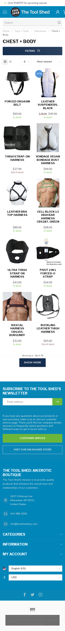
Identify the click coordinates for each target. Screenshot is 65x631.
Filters (30, 51)
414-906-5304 (18, 513)
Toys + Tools (22, 31)
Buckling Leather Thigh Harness (48, 329)
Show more (32, 362)
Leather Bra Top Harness (17, 213)
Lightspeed (38, 620)
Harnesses (40, 31)
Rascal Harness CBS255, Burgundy (17, 330)
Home (6, 31)
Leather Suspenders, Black (48, 105)
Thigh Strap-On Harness (17, 158)
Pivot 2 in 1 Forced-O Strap (48, 273)
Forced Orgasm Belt (17, 103)
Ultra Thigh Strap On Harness (17, 273)
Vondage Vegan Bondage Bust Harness (48, 160)
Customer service (32, 438)
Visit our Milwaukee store (32, 449)
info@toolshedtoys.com (23, 524)
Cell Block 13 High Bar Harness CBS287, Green (48, 216)
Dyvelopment (38, 623)
